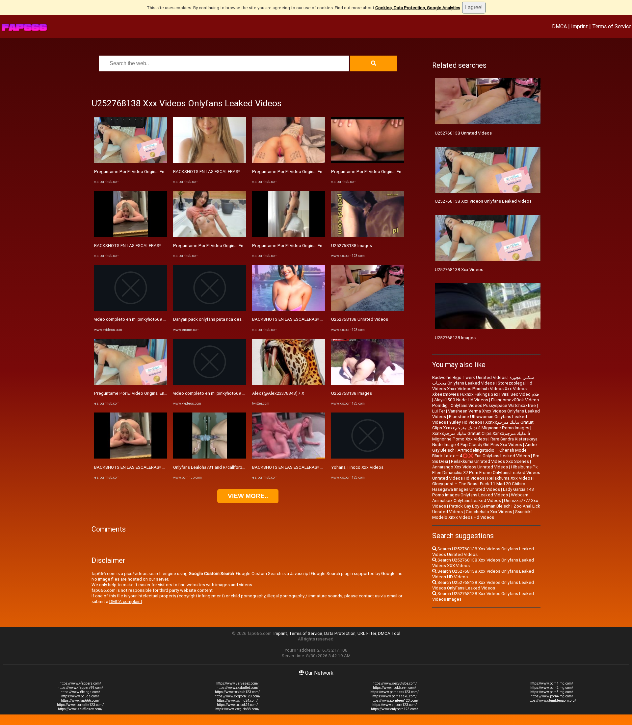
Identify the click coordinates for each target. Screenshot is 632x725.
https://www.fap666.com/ (80, 700)
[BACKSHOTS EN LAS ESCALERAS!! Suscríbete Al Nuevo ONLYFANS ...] (130, 235)
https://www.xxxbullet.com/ (237, 688)
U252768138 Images (351, 245)
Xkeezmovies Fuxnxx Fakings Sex (465, 394)
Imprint (579, 26)
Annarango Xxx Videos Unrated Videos (470, 467)
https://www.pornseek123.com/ (394, 692)
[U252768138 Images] (367, 235)
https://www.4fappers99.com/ (80, 688)
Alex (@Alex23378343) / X (278, 393)
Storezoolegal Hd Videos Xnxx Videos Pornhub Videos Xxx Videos (482, 385)
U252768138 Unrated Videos (359, 319)
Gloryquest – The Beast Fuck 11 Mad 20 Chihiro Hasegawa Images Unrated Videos (478, 486)
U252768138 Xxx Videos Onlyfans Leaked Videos (483, 201)
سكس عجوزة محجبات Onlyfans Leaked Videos (483, 380)
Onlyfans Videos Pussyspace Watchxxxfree (493, 405)
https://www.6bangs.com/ (80, 692)
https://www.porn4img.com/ (552, 696)
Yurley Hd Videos (465, 422)
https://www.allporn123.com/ (394, 705)
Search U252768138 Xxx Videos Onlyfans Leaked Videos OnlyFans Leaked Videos (483, 585)
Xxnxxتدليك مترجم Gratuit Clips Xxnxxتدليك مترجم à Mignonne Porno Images (483, 425)
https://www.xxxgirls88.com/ (237, 709)
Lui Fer (438, 411)
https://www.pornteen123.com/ (394, 700)
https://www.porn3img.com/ (551, 692)
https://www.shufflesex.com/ (80, 709)
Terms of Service (611, 26)
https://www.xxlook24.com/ (237, 705)
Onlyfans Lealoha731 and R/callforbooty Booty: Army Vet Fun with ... (238, 467)
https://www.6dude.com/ (80, 696)
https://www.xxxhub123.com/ (237, 692)
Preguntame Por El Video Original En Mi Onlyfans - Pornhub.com (155, 171)
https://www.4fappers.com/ (80, 683)
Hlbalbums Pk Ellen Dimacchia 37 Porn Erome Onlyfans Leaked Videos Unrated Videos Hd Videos (486, 472)
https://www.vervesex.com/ (237, 683)
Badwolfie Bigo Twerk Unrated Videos (469, 377)
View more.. (248, 495)
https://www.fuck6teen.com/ (394, 688)
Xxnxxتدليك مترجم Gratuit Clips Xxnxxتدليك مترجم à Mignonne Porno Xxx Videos (481, 436)
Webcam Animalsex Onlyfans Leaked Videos (480, 497)
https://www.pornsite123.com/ (80, 705)
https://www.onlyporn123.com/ (394, 709)
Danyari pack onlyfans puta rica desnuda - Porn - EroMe (226, 319)
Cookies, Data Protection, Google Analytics (417, 8)
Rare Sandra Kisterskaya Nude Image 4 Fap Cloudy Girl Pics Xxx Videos (485, 441)
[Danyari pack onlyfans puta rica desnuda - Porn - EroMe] (209, 309)
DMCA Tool (389, 633)
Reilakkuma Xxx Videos (510, 478)
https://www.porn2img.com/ (551, 688)
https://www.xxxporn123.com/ (237, 696)
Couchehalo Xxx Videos (489, 511)
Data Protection (340, 633)
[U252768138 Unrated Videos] (367, 309)
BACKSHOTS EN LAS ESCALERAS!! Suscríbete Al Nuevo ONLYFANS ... (161, 245)
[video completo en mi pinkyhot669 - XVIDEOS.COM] (130, 309)
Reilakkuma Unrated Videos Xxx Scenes (490, 461)
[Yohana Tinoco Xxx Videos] (367, 457)
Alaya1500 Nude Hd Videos (461, 400)
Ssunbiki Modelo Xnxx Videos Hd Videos (482, 514)
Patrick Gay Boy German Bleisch (480, 506)
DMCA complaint (125, 601)
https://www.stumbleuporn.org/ (552, 700)
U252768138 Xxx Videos (459, 269)
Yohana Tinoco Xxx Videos (357, 467)
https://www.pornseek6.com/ (394, 696)
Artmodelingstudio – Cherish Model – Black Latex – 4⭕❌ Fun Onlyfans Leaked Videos (482, 453)
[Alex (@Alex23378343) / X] (288, 383)
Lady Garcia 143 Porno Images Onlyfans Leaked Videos (483, 492)
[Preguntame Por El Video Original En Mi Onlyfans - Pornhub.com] (130, 161)
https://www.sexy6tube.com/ (395, 683)
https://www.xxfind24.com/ (237, 700)
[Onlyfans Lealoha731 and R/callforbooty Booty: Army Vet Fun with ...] (209, 457)
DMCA (559, 26)
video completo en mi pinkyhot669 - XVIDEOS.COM (143, 319)
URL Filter (366, 633)
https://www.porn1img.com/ (551, 683)
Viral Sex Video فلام (520, 394)
